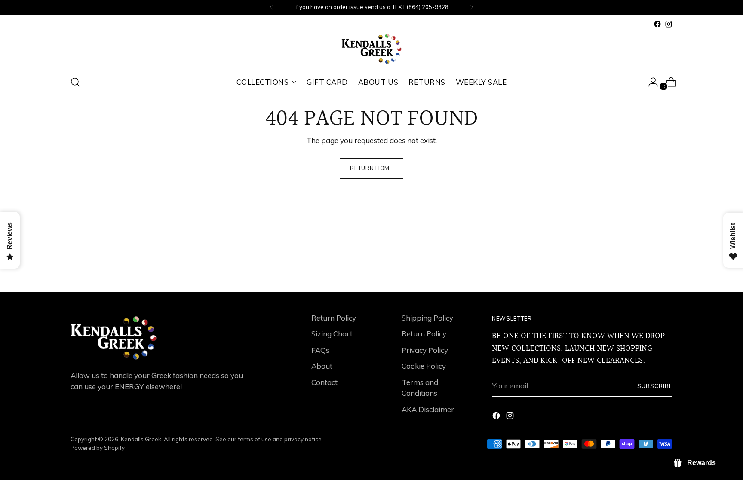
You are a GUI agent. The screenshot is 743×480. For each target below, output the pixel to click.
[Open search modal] (75, 82)
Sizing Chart (332, 333)
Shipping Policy (427, 317)
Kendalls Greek (141, 439)
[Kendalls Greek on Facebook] (657, 24)
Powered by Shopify (98, 447)
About (321, 365)
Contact (324, 382)
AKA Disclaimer (428, 409)
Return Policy (333, 317)
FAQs (320, 350)
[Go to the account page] (649, 82)
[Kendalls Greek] (371, 49)
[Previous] (271, 7)
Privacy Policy (425, 350)
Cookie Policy (424, 365)
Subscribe (654, 385)
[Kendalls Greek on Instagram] (668, 24)
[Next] (471, 7)
